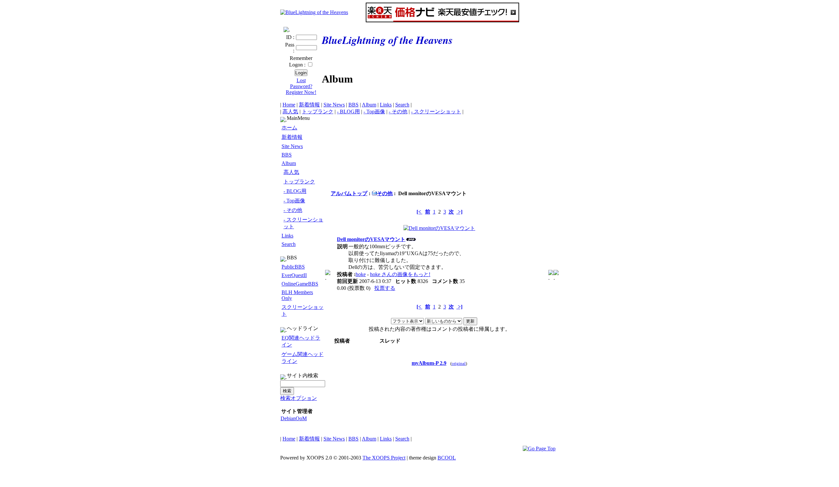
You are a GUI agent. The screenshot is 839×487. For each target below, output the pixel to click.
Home (289, 104)
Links (386, 104)
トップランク (317, 111)
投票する (384, 288)
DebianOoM (294, 418)
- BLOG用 (348, 111)
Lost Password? (301, 83)
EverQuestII (294, 275)
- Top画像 (374, 111)
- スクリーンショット (436, 111)
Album (369, 104)
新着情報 (309, 104)
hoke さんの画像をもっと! (400, 274)
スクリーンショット (302, 310)
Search (402, 104)
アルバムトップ (349, 193)
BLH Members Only (297, 295)
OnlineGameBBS (300, 284)
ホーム (289, 127)
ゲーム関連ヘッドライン (302, 357)
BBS (353, 104)
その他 (385, 193)
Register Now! (301, 92)
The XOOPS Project (383, 457)
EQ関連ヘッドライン (301, 341)
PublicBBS (293, 267)
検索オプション (298, 398)
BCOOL (447, 457)
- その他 (398, 111)
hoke (361, 274)
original (459, 363)
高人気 (290, 111)
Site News (334, 104)
